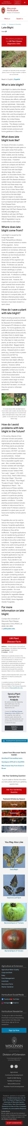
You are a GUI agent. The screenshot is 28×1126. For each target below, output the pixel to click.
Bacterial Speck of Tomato (14, 923)
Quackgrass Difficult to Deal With (13, 762)
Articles (4, 24)
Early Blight (14, 869)
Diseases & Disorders (15, 24)
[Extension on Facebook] (12, 1068)
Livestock (5, 981)
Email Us (16, 1003)
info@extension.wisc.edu (15, 1098)
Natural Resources (14, 1084)
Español (17, 79)
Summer (14, 812)
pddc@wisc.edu (9, 629)
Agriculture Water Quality (10, 970)
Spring (14, 804)
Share (3, 31)
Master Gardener (8, 987)
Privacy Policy (7, 1104)
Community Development (14, 1075)
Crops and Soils (7, 973)
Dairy (3, 975)
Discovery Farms (7, 984)
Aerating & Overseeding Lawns (12, 758)
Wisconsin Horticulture (12, 9)
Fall (14, 820)
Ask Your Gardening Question (14, 791)
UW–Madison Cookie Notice (8, 1119)
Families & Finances (14, 1081)
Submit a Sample (14, 728)
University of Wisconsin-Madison (6, 2)
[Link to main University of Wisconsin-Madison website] (14, 1048)
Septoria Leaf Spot (14, 898)
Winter (14, 829)
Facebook (7, 999)
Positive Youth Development (14, 1087)
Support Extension (17, 2)
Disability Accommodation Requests (14, 1108)
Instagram (7, 1003)
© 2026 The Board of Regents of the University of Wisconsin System (14, 1100)
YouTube (16, 999)
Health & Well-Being (14, 1078)
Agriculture (14, 1072)
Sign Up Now (14, 1030)
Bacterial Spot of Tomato (14, 951)
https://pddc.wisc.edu (16, 688)
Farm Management (8, 978)
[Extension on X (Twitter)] (16, 1068)
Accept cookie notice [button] (14, 1123)
